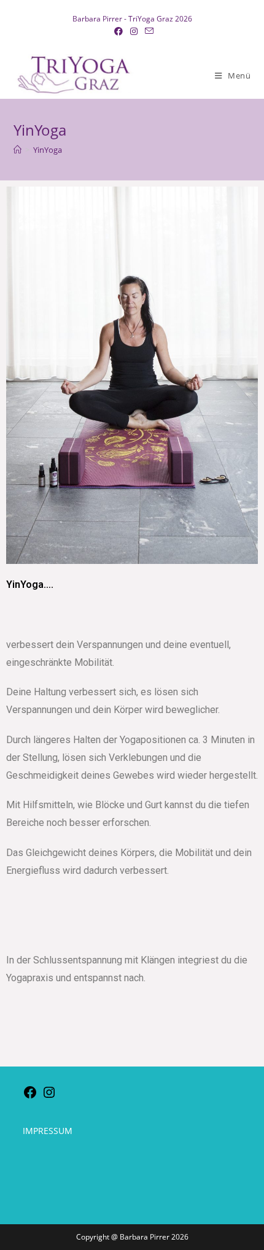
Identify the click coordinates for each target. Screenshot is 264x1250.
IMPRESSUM (47, 1130)
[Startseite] (17, 149)
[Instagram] (49, 1096)
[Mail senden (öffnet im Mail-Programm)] (147, 31)
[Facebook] (30, 1096)
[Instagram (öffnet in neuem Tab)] (133, 31)
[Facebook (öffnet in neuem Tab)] (118, 31)
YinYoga (47, 149)
